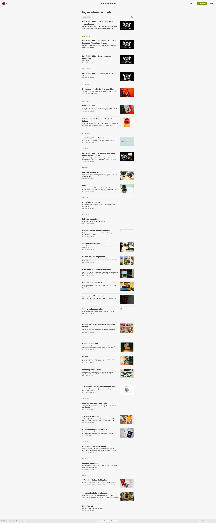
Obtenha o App (115, 520)
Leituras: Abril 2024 (90, 172)
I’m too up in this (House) (92, 370)
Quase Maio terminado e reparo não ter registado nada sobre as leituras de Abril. (100, 175)
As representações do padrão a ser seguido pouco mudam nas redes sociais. (99, 406)
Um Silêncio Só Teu (90, 344)
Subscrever (202, 3)
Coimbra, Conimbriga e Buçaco (94, 493)
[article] (108, 27)
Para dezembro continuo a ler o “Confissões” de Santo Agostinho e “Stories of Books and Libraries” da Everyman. (99, 373)
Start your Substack (104, 520)
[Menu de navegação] (5, 3)
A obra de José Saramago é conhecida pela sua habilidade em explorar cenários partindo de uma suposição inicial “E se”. (100, 419)
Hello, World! (87, 506)
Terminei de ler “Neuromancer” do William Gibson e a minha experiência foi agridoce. (99, 92)
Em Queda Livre (88, 106)
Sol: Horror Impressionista (92, 309)
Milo (84, 185)
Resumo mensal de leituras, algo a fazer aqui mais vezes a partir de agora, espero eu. (99, 286)
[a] (127, 25)
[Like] (83, 32)
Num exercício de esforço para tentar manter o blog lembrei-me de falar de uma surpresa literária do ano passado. (100, 432)
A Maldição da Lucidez (91, 416)
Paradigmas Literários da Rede (94, 403)
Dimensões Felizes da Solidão (94, 446)
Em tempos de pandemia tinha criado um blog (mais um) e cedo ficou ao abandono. (99, 466)
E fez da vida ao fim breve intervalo (92, 508)
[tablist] (88, 17)
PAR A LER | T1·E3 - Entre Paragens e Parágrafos (96, 57)
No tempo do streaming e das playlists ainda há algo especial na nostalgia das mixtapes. (100, 233)
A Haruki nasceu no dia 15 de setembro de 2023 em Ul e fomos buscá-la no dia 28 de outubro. (98, 360)
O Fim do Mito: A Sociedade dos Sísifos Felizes (98, 120)
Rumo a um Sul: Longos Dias (93, 257)
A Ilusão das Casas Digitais (93, 138)
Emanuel (88, 30)
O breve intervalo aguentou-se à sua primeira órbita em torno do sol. (98, 205)
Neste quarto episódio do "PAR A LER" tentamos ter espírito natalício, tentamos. (99, 46)
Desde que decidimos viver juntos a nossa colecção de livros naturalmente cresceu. (99, 389)
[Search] (191, 3)
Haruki (85, 357)
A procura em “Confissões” (93, 296)
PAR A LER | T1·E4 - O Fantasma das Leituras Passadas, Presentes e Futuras (100, 42)
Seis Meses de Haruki (91, 244)
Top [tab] (93, 17)
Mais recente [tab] (87, 17)
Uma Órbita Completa (91, 202)
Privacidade (12, 520)
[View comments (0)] (95, 32)
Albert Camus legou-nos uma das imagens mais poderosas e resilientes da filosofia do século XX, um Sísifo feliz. (100, 124)
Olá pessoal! (85, 60)
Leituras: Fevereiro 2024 (92, 283)
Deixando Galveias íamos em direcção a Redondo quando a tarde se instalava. (99, 260)
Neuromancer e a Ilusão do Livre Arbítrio (98, 89)
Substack (201, 520)
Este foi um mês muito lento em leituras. (94, 221)
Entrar (211, 3)
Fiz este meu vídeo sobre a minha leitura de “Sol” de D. (98, 311)
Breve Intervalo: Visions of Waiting (96, 230)
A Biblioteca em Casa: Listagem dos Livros (99, 387)
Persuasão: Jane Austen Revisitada (96, 270)
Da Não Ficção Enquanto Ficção (94, 430)
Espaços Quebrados (90, 463)
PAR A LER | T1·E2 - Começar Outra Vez (98, 73)
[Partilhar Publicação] (194, 3)
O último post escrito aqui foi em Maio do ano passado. (98, 140)
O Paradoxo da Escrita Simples (94, 480)
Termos (18, 520)
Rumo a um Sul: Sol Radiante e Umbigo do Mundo (98, 326)
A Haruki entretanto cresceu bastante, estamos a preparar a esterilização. (99, 246)
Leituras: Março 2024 (91, 219)
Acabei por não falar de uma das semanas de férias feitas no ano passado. (99, 330)
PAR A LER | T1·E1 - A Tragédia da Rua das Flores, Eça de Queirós (98, 154)
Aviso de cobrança (25, 520)
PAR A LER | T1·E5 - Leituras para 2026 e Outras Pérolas (98, 23)
